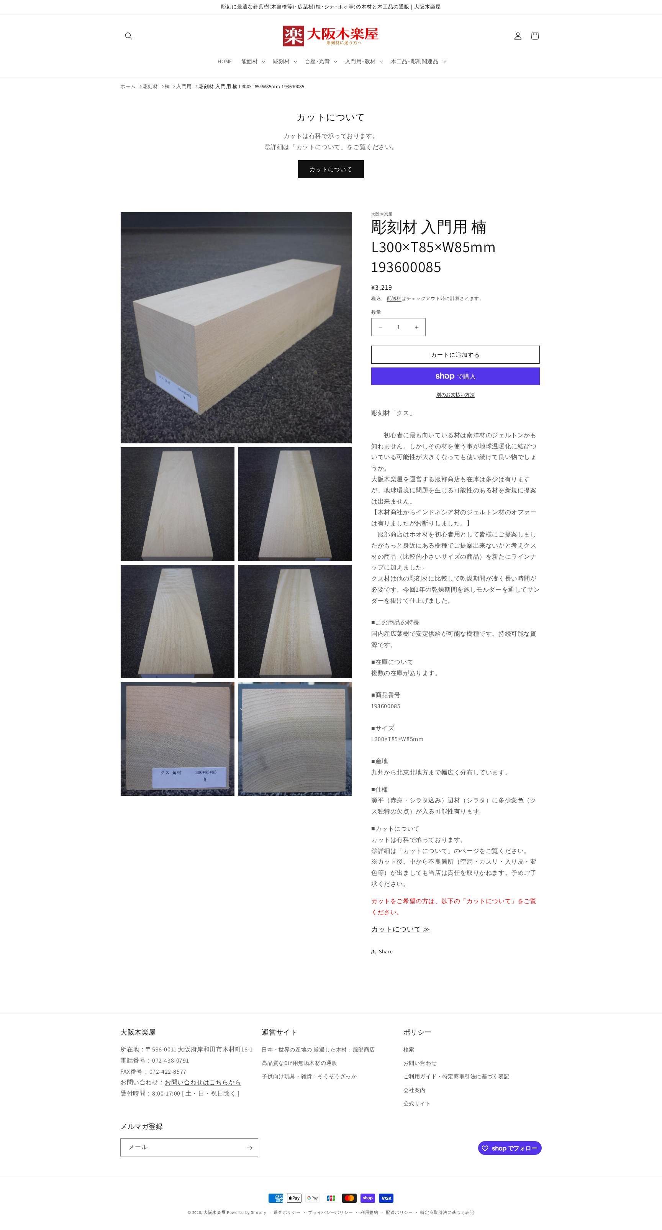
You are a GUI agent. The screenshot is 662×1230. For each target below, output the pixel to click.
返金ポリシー (287, 1212)
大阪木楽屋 (214, 1212)
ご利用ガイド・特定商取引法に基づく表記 (456, 1076)
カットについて (331, 169)
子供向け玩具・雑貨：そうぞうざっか (309, 1076)
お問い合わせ (420, 1062)
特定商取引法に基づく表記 (447, 1212)
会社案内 (414, 1090)
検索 (409, 1049)
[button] (128, 36)
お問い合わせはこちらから (203, 1083)
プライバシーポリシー (330, 1212)
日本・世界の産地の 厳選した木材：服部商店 (318, 1049)
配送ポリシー (399, 1212)
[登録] (249, 1148)
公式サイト (417, 1103)
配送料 (394, 298)
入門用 (184, 86)
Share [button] (386, 951)
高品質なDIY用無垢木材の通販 (299, 1062)
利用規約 (369, 1212)
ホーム (128, 86)
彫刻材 (150, 86)
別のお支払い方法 (455, 394)
